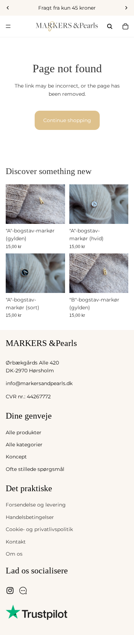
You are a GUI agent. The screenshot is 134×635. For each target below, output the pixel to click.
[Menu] (8, 26)
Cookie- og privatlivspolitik (39, 529)
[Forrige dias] (8, 8)
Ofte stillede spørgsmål (35, 469)
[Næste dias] (126, 8)
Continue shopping (67, 120)
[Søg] (110, 26)
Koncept (16, 457)
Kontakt (16, 542)
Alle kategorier (24, 444)
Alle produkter (23, 432)
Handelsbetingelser (30, 517)
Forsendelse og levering (36, 505)
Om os (14, 554)
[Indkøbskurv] (125, 26)
